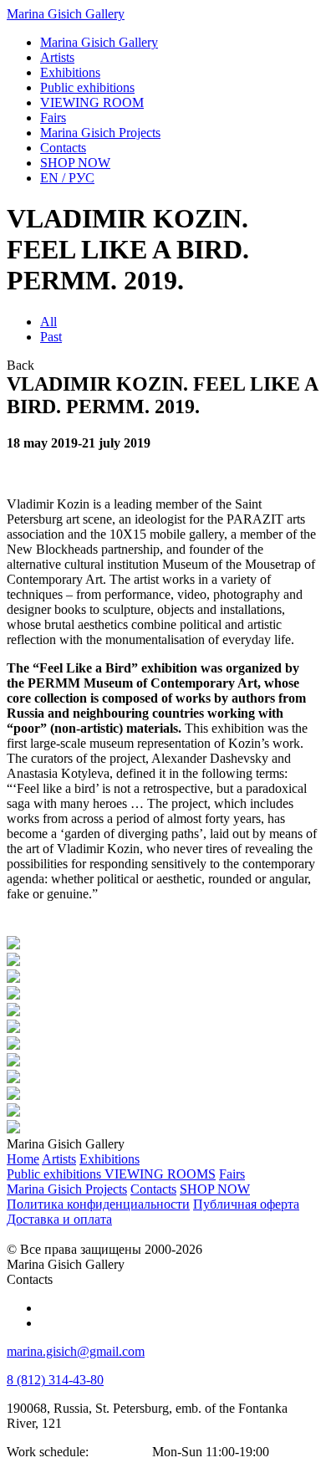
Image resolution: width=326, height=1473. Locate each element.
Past (51, 337)
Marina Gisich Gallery (66, 14)
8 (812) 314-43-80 (55, 1380)
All (48, 322)
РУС (67, 178)
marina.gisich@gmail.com (76, 1351)
